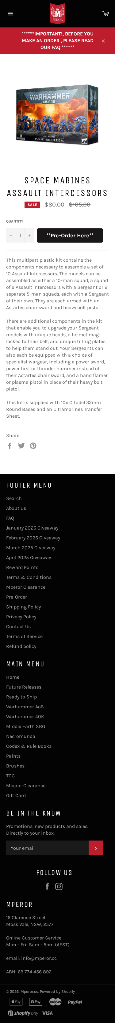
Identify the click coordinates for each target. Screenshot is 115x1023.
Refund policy (21, 646)
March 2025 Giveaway (30, 547)
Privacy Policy (21, 617)
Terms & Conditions (29, 577)
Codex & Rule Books (29, 746)
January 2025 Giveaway (32, 528)
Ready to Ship (21, 697)
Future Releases (23, 687)
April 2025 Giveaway (28, 557)
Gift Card (16, 795)
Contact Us (18, 626)
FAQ (10, 518)
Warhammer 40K (25, 716)
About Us (16, 508)
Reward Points (22, 567)
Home (12, 677)
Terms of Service (24, 636)
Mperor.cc (29, 991)
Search (14, 498)
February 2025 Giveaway (33, 538)
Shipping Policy (23, 607)
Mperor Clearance (25, 587)
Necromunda (20, 736)
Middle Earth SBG (25, 726)
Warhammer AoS (25, 707)
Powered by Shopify (57, 991)
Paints (13, 756)
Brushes (15, 766)
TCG (10, 776)
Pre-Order (16, 597)
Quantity (14, 221)
